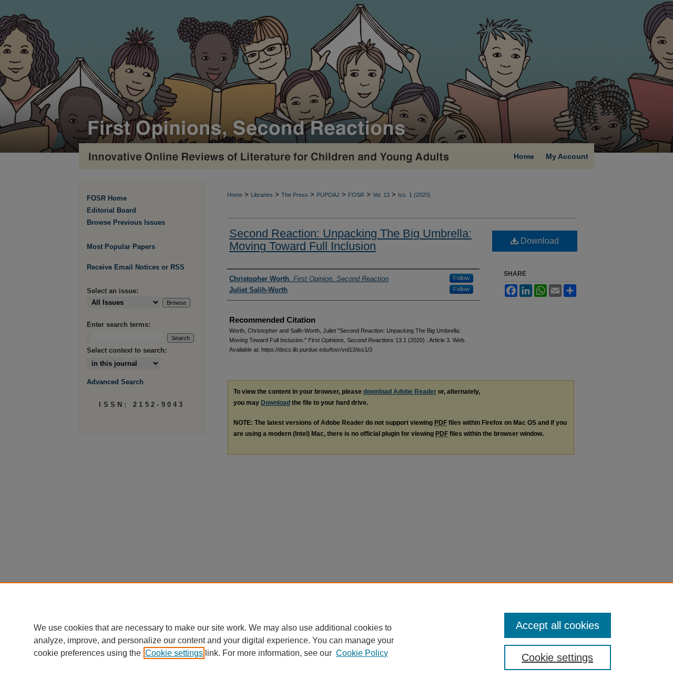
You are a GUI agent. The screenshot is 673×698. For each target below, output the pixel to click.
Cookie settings (174, 653)
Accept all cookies (557, 625)
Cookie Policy (362, 653)
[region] (336, 640)
